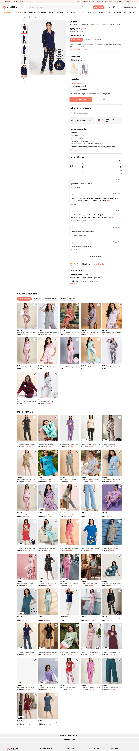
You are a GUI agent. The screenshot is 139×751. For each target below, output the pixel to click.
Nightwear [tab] (37, 299)
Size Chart (83, 90)
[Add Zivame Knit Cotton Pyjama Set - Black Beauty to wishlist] (34, 417)
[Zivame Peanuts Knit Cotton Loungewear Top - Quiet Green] (69, 636)
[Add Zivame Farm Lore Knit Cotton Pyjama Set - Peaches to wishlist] (98, 729)
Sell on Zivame (118, 1)
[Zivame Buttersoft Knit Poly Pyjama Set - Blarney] (48, 428)
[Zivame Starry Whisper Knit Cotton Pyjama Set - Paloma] (48, 316)
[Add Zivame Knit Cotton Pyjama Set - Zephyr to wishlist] (34, 304)
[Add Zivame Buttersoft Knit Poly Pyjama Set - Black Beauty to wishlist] (119, 590)
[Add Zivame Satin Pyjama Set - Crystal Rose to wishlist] (34, 339)
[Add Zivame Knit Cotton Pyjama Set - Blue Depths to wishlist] (34, 625)
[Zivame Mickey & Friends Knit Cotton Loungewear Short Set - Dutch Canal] (112, 463)
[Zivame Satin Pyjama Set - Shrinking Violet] (48, 601)
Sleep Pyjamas (35, 17)
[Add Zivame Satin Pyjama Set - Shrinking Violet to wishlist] (56, 590)
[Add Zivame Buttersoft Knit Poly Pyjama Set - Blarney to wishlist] (56, 417)
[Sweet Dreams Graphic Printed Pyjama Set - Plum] (69, 428)
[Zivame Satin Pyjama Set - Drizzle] (91, 316)
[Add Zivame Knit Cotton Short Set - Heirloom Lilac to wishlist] (34, 659)
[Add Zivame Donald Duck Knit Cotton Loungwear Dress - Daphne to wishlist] (98, 521)
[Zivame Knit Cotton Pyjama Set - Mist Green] (91, 350)
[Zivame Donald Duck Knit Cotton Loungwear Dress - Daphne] (91, 532)
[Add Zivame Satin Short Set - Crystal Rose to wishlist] (56, 339)
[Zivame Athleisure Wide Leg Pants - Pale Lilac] (91, 601)
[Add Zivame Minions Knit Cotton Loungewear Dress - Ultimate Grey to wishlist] (119, 521)
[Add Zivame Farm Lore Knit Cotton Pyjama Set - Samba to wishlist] (77, 659)
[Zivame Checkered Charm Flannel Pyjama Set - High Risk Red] (27, 385)
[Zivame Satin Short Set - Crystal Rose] (48, 350)
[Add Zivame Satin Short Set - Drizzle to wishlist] (119, 304)
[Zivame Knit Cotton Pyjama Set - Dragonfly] (112, 567)
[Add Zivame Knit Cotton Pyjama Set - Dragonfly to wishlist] (119, 555)
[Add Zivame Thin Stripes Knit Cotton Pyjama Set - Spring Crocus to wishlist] (98, 659)
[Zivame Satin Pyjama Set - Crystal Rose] (27, 350)
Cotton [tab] (87, 40)
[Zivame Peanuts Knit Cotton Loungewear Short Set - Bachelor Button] (48, 463)
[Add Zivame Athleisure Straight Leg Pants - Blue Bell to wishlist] (98, 486)
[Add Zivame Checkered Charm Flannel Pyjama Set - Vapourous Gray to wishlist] (119, 339)
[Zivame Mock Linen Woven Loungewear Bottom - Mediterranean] (112, 671)
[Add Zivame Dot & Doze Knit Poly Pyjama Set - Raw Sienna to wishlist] (77, 304)
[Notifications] (109, 7)
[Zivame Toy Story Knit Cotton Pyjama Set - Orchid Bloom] (112, 497)
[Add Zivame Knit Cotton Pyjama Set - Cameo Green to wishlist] (56, 729)
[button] (82, 7)
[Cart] (119, 7)
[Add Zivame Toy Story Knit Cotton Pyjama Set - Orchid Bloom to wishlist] (119, 486)
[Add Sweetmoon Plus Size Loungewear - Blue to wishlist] (77, 590)
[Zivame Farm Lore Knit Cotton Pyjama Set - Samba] (69, 671)
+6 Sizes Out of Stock (77, 83)
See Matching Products (78, 49)
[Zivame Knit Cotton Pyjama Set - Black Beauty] (27, 428)
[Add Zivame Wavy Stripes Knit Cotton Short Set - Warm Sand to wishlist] (34, 451)
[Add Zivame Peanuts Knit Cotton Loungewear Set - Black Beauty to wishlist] (77, 694)
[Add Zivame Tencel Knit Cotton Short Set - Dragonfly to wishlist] (34, 590)
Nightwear (25, 17)
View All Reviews (95, 257)
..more (108, 200)
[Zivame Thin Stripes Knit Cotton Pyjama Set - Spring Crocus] (91, 671)
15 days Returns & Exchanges (108, 120)
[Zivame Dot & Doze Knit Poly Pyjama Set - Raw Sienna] (69, 316)
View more (74, 150)
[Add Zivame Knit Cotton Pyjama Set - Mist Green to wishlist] (98, 339)
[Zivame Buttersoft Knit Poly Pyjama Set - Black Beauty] (112, 601)
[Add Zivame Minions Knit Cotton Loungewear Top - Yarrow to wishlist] (77, 729)
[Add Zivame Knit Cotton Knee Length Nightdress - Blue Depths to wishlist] (56, 694)
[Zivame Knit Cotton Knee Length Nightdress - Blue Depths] (48, 706)
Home (18, 17)
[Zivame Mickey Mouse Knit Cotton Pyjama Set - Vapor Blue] (48, 385)
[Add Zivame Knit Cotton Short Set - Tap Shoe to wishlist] (56, 555)
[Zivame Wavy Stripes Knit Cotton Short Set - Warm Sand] (27, 463)
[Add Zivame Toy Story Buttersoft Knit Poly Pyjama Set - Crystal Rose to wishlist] (98, 625)
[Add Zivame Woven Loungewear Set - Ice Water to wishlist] (98, 451)
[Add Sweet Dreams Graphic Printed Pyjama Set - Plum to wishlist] (77, 417)
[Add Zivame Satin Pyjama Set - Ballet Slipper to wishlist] (34, 729)
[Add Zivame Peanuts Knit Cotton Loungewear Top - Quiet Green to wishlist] (77, 625)
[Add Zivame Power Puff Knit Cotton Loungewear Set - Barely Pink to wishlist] (34, 555)
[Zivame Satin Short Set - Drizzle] (112, 316)
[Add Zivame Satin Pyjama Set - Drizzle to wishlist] (98, 304)
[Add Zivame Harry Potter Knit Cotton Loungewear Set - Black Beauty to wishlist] (56, 625)
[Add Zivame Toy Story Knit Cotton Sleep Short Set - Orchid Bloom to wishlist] (56, 486)
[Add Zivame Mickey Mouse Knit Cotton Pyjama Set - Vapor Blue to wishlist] (56, 374)
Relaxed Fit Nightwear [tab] (68, 299)
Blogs (78, 1)
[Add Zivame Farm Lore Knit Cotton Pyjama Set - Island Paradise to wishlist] (56, 521)
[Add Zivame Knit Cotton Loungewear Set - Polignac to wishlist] (77, 555)
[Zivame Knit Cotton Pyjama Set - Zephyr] (27, 316)
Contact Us (100, 1)
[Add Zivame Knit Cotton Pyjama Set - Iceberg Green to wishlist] (77, 486)
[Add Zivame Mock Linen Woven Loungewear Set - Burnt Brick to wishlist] (119, 729)
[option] (24, 29)
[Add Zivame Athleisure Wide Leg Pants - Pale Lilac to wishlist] (98, 590)
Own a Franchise (130, 1)
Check (118, 113)
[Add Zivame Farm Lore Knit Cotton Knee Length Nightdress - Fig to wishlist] (119, 625)
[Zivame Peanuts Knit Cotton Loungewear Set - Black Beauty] (69, 706)
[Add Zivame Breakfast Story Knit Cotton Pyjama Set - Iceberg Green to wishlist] (77, 451)
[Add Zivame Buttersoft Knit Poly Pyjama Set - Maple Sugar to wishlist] (119, 417)
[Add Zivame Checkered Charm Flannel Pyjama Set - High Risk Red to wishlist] (34, 374)
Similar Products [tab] (24, 299)
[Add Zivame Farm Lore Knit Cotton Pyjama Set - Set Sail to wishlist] (98, 694)
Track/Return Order (88, 1)
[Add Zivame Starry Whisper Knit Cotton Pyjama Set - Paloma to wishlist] (56, 304)
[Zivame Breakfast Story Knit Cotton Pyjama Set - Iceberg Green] (69, 463)
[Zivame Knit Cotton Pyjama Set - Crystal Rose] (69, 350)
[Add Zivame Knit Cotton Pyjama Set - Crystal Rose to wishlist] (77, 339)
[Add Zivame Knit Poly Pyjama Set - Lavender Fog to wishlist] (56, 659)
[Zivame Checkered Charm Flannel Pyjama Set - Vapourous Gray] (112, 350)
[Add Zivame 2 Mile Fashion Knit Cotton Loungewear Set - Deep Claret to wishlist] (34, 694)
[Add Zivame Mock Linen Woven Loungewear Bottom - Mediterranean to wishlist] (119, 659)
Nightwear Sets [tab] (76, 40)
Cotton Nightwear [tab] (51, 299)
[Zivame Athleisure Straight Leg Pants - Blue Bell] (91, 497)
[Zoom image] (47, 47)
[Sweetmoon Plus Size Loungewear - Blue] (69, 601)
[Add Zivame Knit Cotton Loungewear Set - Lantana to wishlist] (77, 521)
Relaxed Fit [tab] (97, 40)
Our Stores (108, 1)
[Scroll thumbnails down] (24, 80)
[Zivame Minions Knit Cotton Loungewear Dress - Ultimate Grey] (112, 532)
